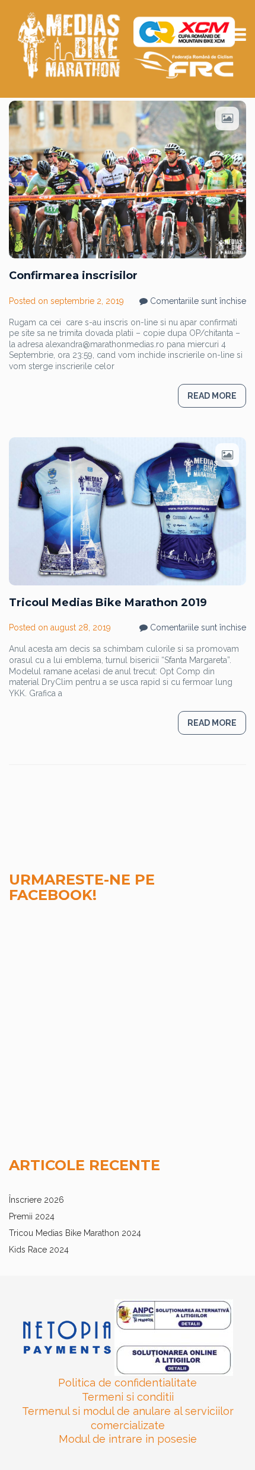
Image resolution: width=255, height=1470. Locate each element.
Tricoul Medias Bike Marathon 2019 (108, 602)
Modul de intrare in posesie (128, 1439)
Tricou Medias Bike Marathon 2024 (75, 1233)
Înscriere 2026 (36, 1200)
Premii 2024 (32, 1216)
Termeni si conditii (128, 1397)
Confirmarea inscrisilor (73, 275)
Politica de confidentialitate (127, 1382)
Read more (212, 396)
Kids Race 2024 (39, 1249)
